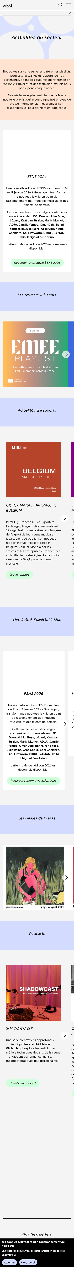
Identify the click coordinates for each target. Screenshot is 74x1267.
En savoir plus (9, 1254)
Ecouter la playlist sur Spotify (35, 378)
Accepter (9, 1262)
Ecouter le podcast (23, 1083)
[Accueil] (26, 5)
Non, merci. (28, 1262)
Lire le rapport (19, 574)
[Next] (66, 354)
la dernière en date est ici (49, 108)
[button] (68, 5)
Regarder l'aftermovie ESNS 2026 (37, 263)
